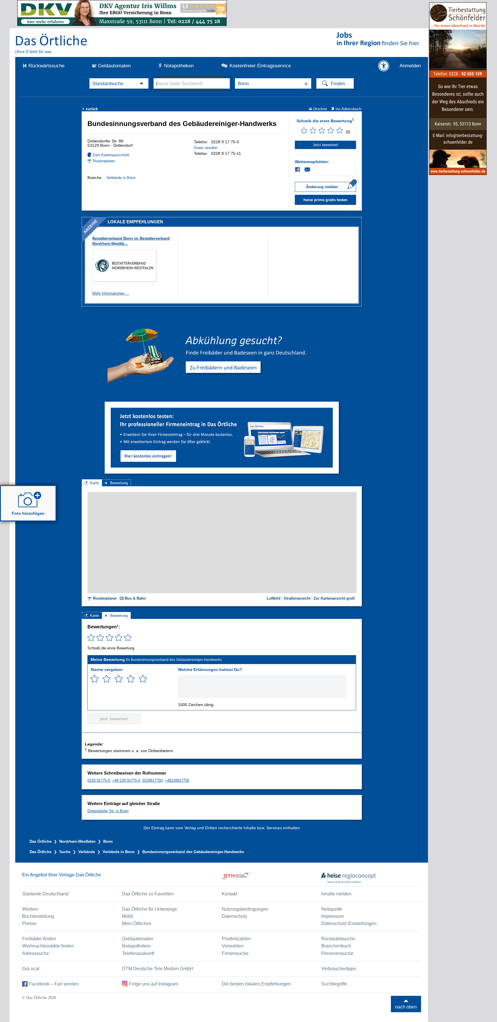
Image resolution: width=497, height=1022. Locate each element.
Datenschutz (234, 916)
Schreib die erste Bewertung (325, 120)
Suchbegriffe (334, 983)
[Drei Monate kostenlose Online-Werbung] (221, 410)
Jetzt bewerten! (325, 145)
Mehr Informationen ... (110, 293)
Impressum (332, 916)
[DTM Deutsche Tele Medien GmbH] (272, 877)
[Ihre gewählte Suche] (118, 83)
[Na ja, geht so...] (106, 679)
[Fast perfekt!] (131, 679)
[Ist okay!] (119, 679)
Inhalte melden (336, 893)
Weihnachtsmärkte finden (48, 945)
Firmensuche (235, 953)
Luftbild (273, 598)
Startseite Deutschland (45, 893)
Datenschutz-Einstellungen (348, 923)
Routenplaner (104, 161)
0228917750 (152, 780)
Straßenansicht (297, 598)
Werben (30, 909)
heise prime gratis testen (325, 200)
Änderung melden (322, 187)
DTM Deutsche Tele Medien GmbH (157, 968)
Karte (94, 483)
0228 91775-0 (98, 780)
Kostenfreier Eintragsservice (260, 65)
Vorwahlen (233, 945)
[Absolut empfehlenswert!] (143, 679)
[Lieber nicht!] (94, 679)
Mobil (127, 916)
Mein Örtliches (136, 923)
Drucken (320, 109)
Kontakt (229, 893)
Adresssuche (35, 953)
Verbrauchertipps (338, 968)
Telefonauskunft (138, 953)
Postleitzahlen (236, 938)
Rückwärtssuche (46, 65)
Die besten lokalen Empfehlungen (256, 983)
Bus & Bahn (135, 598)
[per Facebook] (298, 169)
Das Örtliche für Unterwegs (149, 909)
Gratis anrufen (205, 148)
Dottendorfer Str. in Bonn (108, 811)
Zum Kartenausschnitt (111, 155)
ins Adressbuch (348, 109)
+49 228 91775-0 (126, 780)
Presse (29, 923)
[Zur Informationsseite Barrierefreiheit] (383, 66)
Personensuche (337, 953)
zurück (90, 109)
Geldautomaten (114, 65)
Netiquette (331, 909)
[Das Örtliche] (51, 43)
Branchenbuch (336, 945)
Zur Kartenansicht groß (334, 598)
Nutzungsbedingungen (245, 909)
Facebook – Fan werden (54, 983)
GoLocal (30, 968)
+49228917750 (177, 780)
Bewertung (119, 483)
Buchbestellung (38, 916)
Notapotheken (179, 65)
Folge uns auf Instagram (153, 983)
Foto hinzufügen (28, 513)
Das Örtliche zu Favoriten (148, 893)
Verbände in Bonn (120, 178)
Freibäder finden (39, 938)
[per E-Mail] (310, 169)
